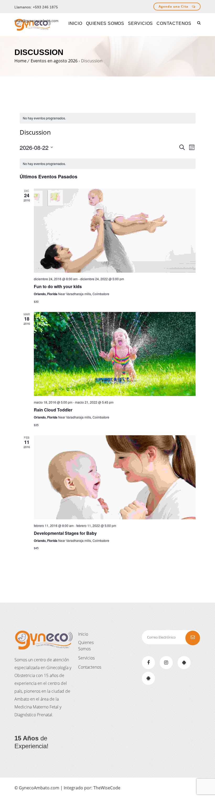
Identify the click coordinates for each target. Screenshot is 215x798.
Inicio (83, 634)
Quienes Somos (86, 646)
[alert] (108, 118)
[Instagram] (166, 662)
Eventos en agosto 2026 (54, 61)
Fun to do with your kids (58, 286)
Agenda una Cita (174, 6)
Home (20, 61)
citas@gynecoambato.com (36, 21)
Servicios (86, 658)
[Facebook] (148, 662)
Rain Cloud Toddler (53, 410)
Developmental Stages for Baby (65, 533)
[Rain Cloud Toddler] (115, 354)
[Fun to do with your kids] (115, 231)
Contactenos (89, 667)
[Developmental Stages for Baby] (115, 477)
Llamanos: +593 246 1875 (36, 7)
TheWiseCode (106, 788)
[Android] (184, 662)
